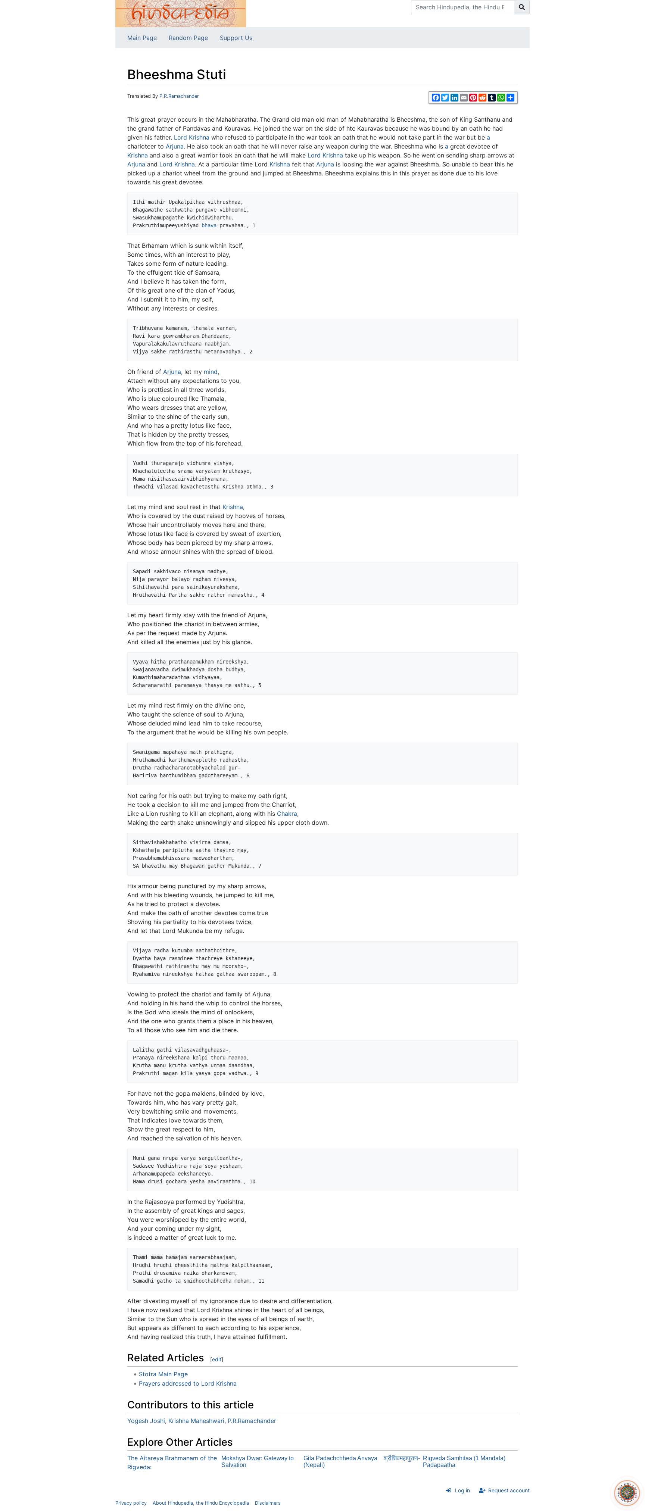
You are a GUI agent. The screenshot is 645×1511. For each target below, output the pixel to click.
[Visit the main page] (180, 13)
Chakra (287, 813)
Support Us (236, 37)
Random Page (188, 37)
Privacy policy (131, 1503)
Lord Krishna (191, 137)
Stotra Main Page (163, 1374)
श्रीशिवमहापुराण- (402, 1458)
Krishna (137, 155)
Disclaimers (268, 1503)
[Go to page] (522, 7)
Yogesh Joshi (146, 1420)
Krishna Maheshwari (196, 1420)
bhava (209, 225)
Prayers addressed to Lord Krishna (188, 1383)
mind (211, 371)
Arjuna (175, 146)
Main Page (142, 37)
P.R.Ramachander (179, 96)
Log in (462, 1490)
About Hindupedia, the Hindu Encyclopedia (201, 1503)
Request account (509, 1490)
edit (216, 1359)
